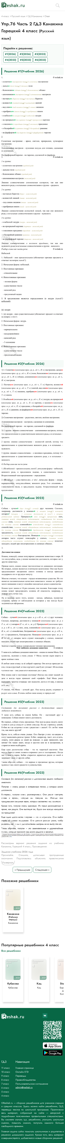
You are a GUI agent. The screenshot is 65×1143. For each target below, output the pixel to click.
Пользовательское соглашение (32, 1083)
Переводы (21, 1075)
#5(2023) (25, 60)
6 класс (5, 1087)
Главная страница (25, 1068)
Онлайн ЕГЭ (22, 1071)
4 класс (5, 1095)
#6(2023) (40, 60)
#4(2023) (10, 60)
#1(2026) (10, 54)
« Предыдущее (22, 869)
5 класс (5, 1091)
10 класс (5, 1071)
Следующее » (42, 869)
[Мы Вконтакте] (45, 1015)
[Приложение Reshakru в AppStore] (53, 1048)
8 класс (5, 1079)
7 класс (5, 1083)
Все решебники (11, 950)
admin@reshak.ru (24, 1087)
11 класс (5, 1068)
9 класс (5, 1075)
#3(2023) (40, 54)
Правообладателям (26, 1079)
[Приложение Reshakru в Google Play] (53, 1055)
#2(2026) (25, 54)
